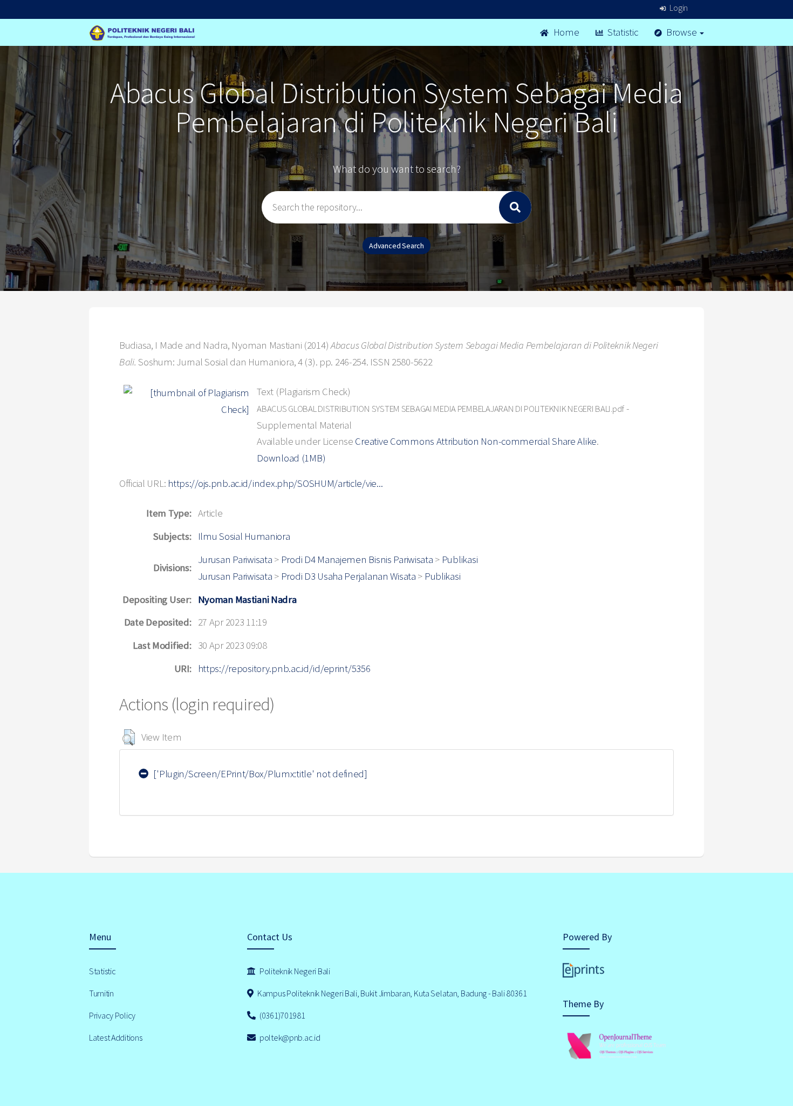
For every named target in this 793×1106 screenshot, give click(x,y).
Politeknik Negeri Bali (294, 971)
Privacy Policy (112, 1015)
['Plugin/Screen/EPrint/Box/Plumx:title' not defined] (259, 774)
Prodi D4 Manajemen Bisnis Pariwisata (357, 559)
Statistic (621, 32)
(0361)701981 (281, 1015)
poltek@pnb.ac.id (289, 1037)
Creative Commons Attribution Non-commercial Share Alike (476, 441)
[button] (128, 737)
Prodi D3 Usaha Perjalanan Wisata (348, 576)
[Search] (515, 207)
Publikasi (459, 559)
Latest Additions (115, 1037)
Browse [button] (681, 32)
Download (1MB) (291, 458)
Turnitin (101, 993)
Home (565, 32)
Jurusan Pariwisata (235, 559)
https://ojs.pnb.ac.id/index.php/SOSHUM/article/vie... (275, 483)
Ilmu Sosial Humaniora (244, 536)
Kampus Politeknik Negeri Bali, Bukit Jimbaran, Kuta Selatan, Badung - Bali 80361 (391, 993)
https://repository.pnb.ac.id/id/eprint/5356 (284, 668)
